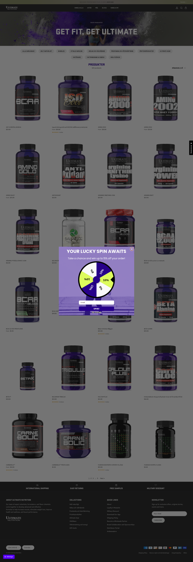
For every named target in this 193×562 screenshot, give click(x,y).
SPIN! (96, 308)
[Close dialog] (131, 249)
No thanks (96, 312)
